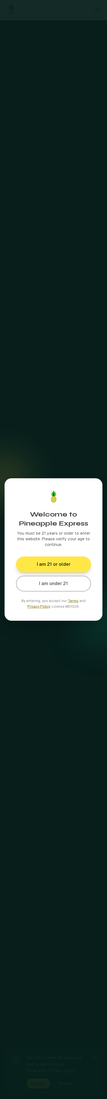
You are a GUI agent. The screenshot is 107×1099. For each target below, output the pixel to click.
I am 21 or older (53, 564)
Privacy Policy (38, 607)
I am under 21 (53, 583)
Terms (73, 601)
